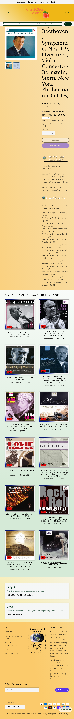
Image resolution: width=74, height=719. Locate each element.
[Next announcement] (70, 2)
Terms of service (64, 713)
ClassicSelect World (17, 713)
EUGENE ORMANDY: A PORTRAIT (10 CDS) (20, 379)
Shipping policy (50, 715)
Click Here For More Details (19, 595)
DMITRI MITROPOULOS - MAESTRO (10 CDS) (20, 333)
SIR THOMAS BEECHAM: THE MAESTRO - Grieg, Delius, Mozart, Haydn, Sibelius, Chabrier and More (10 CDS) (54, 473)
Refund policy (42, 713)
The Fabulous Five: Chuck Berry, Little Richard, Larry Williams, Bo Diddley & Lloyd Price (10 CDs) (54, 519)
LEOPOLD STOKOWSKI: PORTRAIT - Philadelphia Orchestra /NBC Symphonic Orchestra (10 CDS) (54, 379)
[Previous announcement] (4, 2)
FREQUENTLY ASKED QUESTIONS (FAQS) (13, 637)
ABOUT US (9, 632)
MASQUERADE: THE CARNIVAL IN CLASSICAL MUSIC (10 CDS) (54, 426)
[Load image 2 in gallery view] (16, 65)
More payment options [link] (55, 150)
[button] (4, 12)
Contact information (62, 715)
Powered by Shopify (29, 713)
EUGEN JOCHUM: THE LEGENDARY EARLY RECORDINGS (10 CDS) (54, 334)
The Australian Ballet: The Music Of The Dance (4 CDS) (20, 515)
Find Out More (13, 615)
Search (68, 24)
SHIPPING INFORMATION (11, 644)
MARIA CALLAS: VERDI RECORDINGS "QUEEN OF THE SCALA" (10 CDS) (20, 426)
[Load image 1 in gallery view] (8, 65)
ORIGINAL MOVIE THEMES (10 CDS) (20, 471)
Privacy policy (52, 713)
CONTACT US (10, 649)
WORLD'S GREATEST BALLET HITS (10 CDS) (54, 564)
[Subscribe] (37, 689)
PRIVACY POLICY (11, 654)
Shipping (45, 120)
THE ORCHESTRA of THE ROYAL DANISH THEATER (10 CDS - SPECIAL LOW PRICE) (20, 565)
